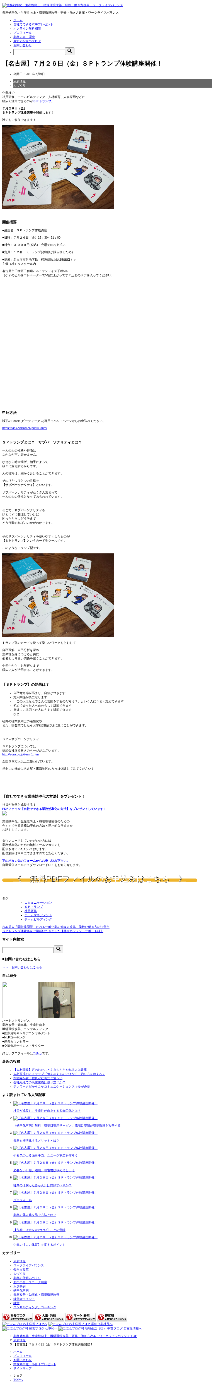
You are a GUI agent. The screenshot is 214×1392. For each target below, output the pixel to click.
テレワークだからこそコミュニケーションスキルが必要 (51, 1086)
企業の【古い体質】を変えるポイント (39, 1244)
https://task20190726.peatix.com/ (24, 427)
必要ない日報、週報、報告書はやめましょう (44, 1170)
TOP (75, 1336)
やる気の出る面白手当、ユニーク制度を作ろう (45, 1155)
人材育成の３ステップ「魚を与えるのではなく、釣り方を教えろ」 (59, 1074)
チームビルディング (38, 919)
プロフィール (22, 32)
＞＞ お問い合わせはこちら (22, 967)
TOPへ (18, 1379)
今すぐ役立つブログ (27, 41)
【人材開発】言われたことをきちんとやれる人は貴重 (50, 1069)
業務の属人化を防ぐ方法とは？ (34, 1214)
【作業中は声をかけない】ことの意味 (39, 1230)
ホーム (18, 20)
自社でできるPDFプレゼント (33, 24)
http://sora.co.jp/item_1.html (20, 754)
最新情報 (19, 81)
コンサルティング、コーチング (34, 1307)
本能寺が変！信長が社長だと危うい (37, 1078)
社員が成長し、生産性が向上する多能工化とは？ (47, 1110)
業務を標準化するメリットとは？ (36, 1140)
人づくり (19, 85)
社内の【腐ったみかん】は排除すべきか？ (42, 1185)
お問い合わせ (22, 45)
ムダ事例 (19, 1286)
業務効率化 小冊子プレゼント (34, 1364)
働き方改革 (21, 1269)
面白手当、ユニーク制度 (30, 1282)
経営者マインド (24, 1298)
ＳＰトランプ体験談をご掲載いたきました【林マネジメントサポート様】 (52, 931)
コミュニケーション (38, 902)
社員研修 (31, 911)
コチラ (37, 1053)
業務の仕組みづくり (27, 1278)
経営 (16, 1303)
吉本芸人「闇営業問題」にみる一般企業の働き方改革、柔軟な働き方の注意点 (56, 926)
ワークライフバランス (28, 1265)
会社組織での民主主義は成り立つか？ (39, 1082)
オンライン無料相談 (27, 28)
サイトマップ (22, 1368)
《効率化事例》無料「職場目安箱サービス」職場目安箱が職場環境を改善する (67, 1125)
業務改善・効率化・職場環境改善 (36, 1294)
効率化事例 (21, 1290)
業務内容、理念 (24, 37)
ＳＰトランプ (34, 906)
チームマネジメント (38, 915)
